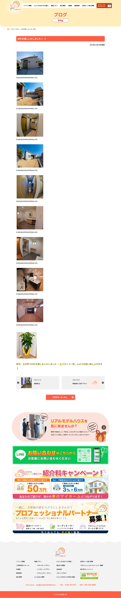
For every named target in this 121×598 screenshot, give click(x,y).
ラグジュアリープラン (44, 573)
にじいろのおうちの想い (41, 5)
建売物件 (77, 5)
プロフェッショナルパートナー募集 (91, 565)
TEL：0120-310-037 (68, 585)
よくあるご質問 (39, 577)
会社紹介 (59, 569)
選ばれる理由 (61, 565)
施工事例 (62, 5)
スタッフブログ (15, 29)
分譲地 (70, 5)
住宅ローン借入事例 (88, 5)
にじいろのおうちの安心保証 (66, 577)
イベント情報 (27, 5)
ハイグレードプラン (43, 569)
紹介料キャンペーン (86, 569)
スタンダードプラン (43, 565)
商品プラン (54, 5)
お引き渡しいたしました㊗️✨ (29, 29)
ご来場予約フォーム (22, 565)
